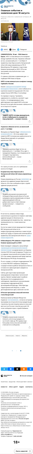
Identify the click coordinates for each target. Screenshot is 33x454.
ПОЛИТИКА (4, 382)
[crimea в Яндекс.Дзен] (17, 369)
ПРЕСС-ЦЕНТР (13, 387)
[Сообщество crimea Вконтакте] (10, 369)
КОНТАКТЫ (29, 387)
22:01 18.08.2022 (5, 21)
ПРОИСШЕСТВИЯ (21, 382)
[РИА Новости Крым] (7, 6)
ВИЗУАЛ (29, 382)
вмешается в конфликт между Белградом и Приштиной (13, 88)
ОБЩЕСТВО (12, 382)
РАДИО (21, 387)
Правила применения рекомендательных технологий (13, 409)
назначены (25, 179)
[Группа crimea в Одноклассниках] (24, 369)
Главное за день (10, 335)
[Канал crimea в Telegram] (4, 369)
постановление (13, 300)
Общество (24, 335)
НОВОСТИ (4, 387)
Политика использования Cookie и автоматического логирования (11, 404)
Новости (18, 335)
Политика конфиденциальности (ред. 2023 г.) (14, 406)
